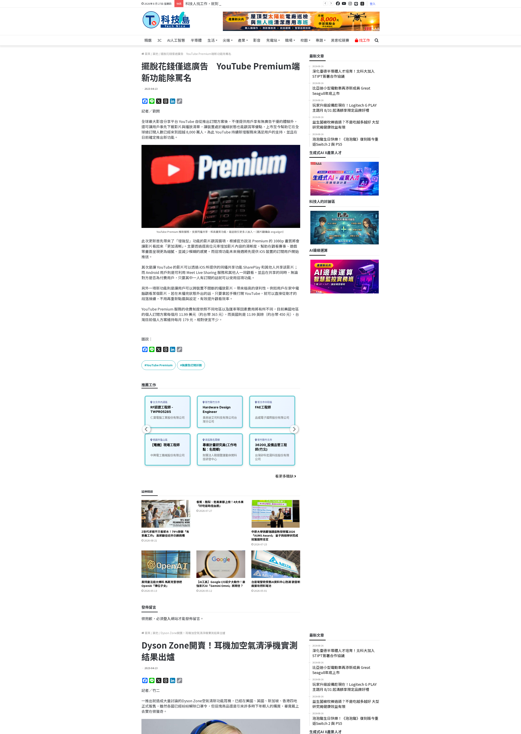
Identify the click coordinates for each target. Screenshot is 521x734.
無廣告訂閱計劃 (192, 365)
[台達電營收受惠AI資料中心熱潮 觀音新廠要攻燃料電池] (275, 564)
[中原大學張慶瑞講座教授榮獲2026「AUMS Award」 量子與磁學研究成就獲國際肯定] (275, 513)
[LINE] (356, 3)
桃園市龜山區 (159, 439)
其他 (155, 54)
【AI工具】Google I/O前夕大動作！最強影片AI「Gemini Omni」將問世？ (220, 584)
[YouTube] (344, 3)
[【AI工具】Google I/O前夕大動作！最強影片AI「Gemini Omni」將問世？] (220, 564)
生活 (211, 40)
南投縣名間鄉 (212, 439)
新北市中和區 (264, 402)
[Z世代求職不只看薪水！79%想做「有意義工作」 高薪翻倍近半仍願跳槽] (165, 513)
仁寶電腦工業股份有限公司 (167, 417)
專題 (319, 40)
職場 (288, 40)
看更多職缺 (284, 476)
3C (159, 40)
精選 (148, 40)
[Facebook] (338, 3)
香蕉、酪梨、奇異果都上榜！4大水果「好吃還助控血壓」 (220, 504)
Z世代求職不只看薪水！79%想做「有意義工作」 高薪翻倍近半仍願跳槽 (165, 533)
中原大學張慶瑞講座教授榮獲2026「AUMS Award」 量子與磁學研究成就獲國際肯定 (274, 535)
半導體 (196, 40)
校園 (304, 40)
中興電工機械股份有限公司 (167, 455)
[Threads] (362, 3)
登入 (372, 4)
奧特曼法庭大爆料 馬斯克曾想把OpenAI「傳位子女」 (161, 584)
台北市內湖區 (159, 402)
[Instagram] (350, 3)
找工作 (364, 40)
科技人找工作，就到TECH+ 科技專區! (216, 3)
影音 (256, 40)
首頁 (147, 54)
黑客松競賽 (340, 40)
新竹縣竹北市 (212, 402)
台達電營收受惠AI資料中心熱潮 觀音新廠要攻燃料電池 (275, 584)
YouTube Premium (159, 365)
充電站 (271, 40)
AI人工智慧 (176, 40)
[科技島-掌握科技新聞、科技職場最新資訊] (166, 20)
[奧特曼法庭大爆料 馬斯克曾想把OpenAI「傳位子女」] (165, 564)
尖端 (226, 40)
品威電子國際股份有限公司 (272, 417)
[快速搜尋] (376, 40)
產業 (241, 40)
